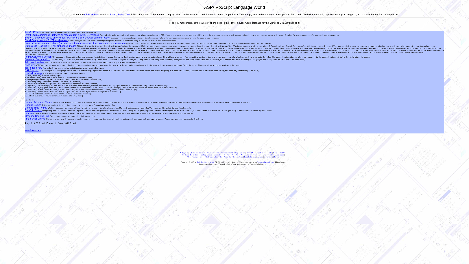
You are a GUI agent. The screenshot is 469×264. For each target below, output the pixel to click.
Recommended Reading (229, 153)
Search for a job (219, 155)
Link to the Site (250, 157)
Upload (242, 153)
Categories (184, 153)
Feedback (271, 155)
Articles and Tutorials (197, 153)
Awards (260, 157)
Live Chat (262, 155)
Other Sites (218, 157)
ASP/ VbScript (92, 14)
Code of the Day (279, 153)
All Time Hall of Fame (190, 155)
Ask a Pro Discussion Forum (246, 155)
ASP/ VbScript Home (195, 157)
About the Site (229, 157)
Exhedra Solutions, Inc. (206, 162)
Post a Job (230, 155)
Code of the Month (265, 153)
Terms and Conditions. (265, 162)
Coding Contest (206, 155)
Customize (280, 155)
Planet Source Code (120, 14)
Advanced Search (213, 153)
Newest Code (251, 153)
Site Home (209, 157)
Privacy (277, 157)
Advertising (268, 157)
